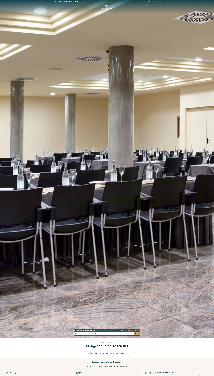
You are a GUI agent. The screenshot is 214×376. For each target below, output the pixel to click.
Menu (58, 5)
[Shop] (74, 1)
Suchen (137, 333)
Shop (76, 1)
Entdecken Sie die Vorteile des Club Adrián (130, 330)
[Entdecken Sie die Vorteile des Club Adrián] (119, 330)
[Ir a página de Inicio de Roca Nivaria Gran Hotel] (107, 8)
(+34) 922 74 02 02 (61, 1)
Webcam (158, 5)
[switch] (94, 330)
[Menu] (55, 6)
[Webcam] (155, 6)
